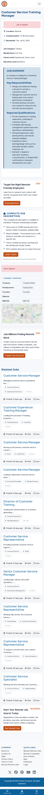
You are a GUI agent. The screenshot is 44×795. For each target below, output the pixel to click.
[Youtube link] (28, 772)
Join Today (11, 254)
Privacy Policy (7, 759)
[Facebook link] (16, 772)
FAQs (3, 756)
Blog (25, 759)
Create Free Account (14, 355)
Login (25, 764)
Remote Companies (31, 754)
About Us (5, 751)
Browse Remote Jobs (10, 764)
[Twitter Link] (9, 772)
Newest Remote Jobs (32, 751)
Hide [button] (29, 399)
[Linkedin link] (34, 772)
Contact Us (6, 754)
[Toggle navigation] (39, 4)
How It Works (28, 756)
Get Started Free (12, 728)
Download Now (12, 203)
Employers (27, 762)
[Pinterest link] (22, 772)
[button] (36, 399)
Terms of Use (7, 762)
